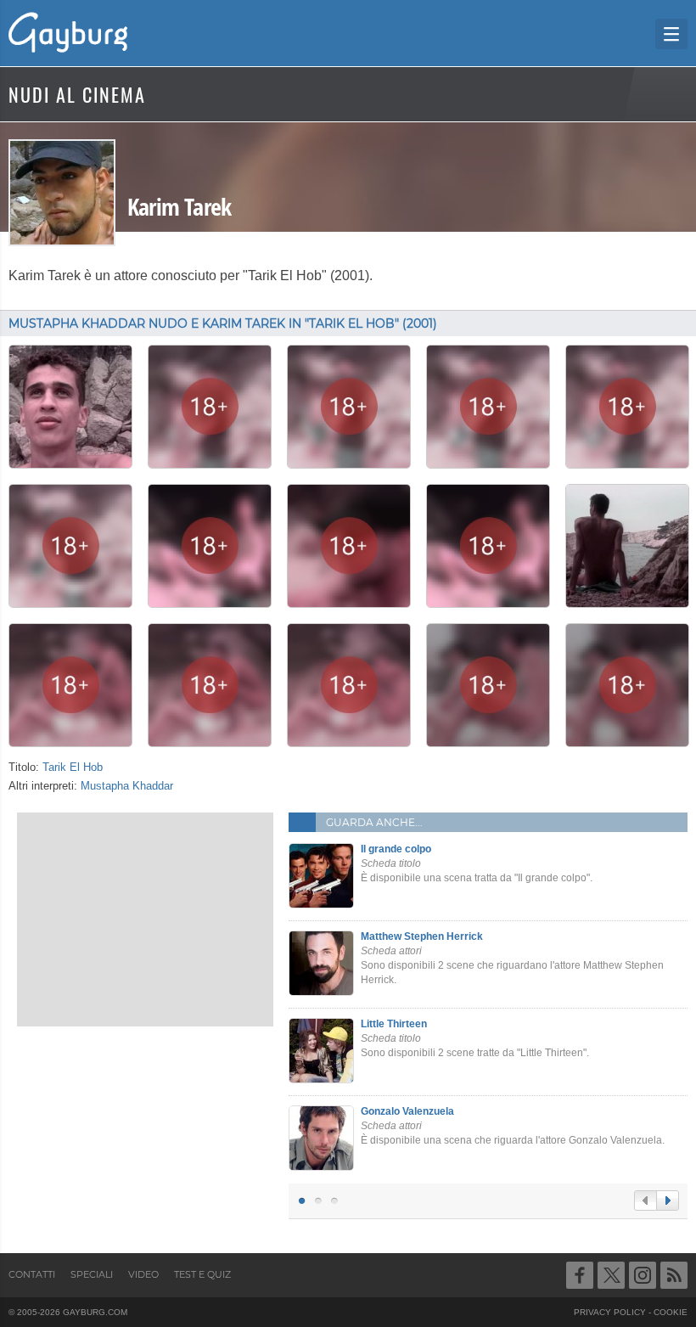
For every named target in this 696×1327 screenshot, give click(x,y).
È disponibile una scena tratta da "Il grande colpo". (476, 863)
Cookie (671, 1312)
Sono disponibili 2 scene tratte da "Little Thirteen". (475, 1038)
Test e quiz (202, 1274)
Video (143, 1274)
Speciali (91, 1274)
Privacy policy (610, 1312)
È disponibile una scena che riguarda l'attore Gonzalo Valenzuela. (513, 1125)
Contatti (31, 1274)
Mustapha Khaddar (127, 786)
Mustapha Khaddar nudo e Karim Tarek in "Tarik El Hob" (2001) (222, 323)
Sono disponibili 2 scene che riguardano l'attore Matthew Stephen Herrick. (512, 958)
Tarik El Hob (72, 767)
